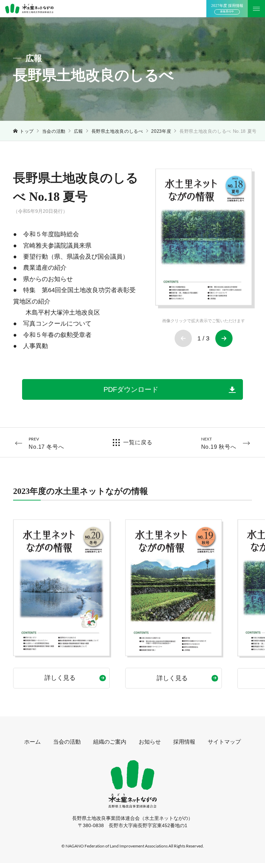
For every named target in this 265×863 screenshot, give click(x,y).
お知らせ (150, 742)
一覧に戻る (137, 442)
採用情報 (184, 742)
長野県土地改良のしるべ (117, 131)
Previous (183, 338)
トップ (27, 131)
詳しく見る (60, 677)
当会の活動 (54, 131)
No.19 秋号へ (218, 443)
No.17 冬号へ (46, 443)
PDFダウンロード (131, 389)
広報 (78, 131)
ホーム (32, 742)
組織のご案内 (109, 742)
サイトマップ (224, 742)
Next (224, 338)
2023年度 (161, 131)
